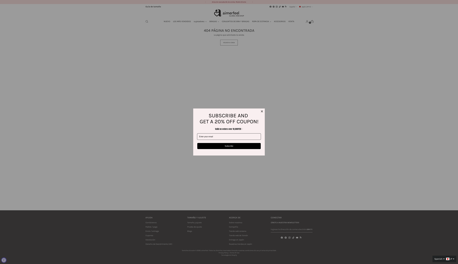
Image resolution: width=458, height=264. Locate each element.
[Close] (262, 111)
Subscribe (229, 146)
